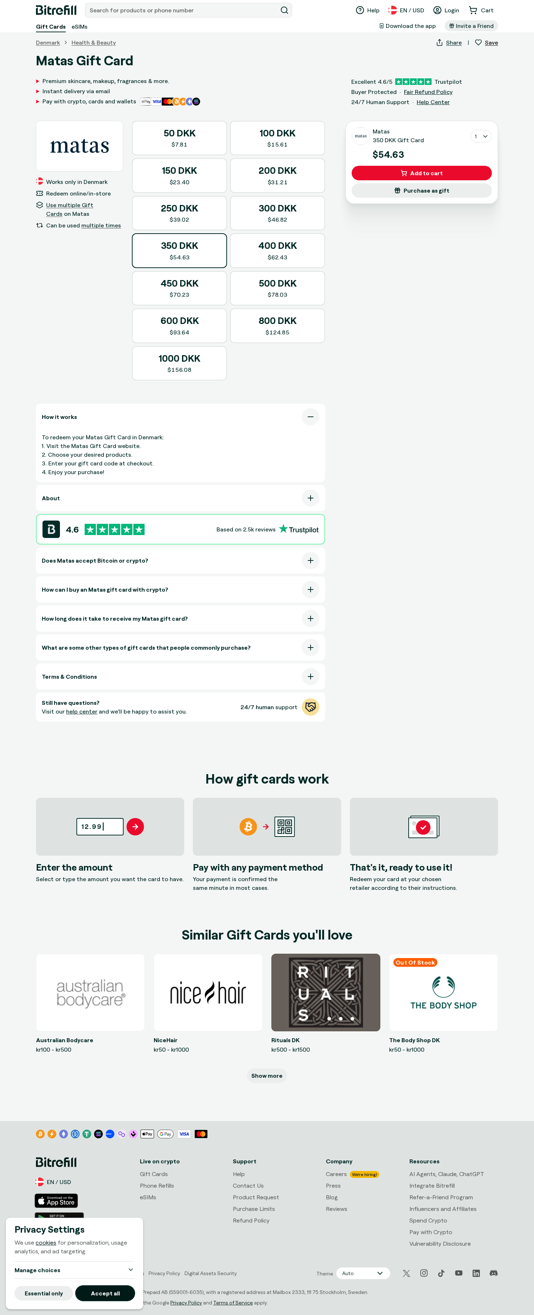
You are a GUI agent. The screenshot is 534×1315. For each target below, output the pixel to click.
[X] (406, 1273)
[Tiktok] (441, 1273)
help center (81, 711)
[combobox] (182, 10)
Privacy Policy (186, 1302)
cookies (46, 1242)
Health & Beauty (94, 42)
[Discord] (493, 1273)
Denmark (48, 42)
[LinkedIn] (476, 1273)
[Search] (284, 10)
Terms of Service (233, 1302)
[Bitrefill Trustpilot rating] (115, 529)
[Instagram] (424, 1273)
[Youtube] (458, 1273)
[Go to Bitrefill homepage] (56, 10)
